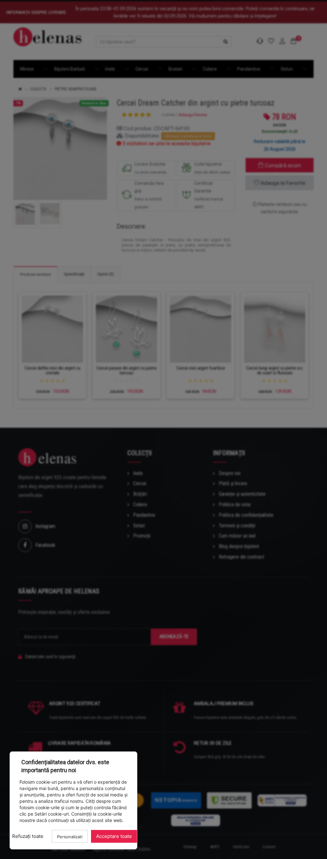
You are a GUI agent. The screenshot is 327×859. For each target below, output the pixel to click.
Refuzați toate (27, 836)
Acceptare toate (114, 836)
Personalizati (69, 836)
